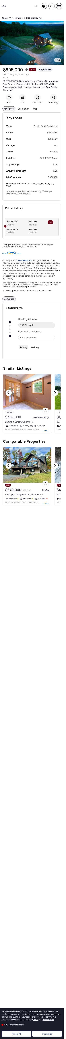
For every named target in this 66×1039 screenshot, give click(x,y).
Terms (35, 1020)
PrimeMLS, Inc (25, 260)
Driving (23, 347)
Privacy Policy (48, 1020)
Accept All (16, 1034)
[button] (26, 69)
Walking (35, 347)
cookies (11, 1011)
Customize (47, 1034)
